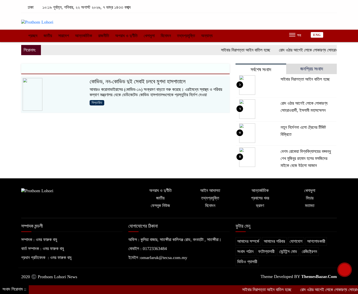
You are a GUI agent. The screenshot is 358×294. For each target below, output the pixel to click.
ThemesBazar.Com (319, 276)
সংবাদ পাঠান (245, 251)
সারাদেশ (63, 35)
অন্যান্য (207, 35)
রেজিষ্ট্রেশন (309, 251)
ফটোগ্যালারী (266, 251)
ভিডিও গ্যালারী (247, 261)
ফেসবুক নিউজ (160, 205)
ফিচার (309, 198)
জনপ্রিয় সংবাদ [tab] (311, 68)
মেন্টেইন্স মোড (288, 251)
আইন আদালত (210, 190)
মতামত (309, 205)
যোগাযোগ (296, 241)
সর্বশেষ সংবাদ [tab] (261, 69)
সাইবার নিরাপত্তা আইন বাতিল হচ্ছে (240, 50)
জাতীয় (48, 35)
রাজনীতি (103, 35)
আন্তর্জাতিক (83, 35)
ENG (317, 35)
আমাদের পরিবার (274, 241)
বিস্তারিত (97, 102)
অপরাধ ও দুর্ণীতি (126, 35)
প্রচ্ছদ (32, 35)
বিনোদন (166, 35)
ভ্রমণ (260, 205)
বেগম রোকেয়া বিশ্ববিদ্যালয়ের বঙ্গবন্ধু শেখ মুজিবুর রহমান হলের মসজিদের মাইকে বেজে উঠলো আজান (306, 158)
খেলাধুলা (149, 35)
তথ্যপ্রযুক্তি (186, 35)
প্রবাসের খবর (260, 198)
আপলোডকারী (316, 241)
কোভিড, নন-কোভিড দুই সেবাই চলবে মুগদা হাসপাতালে (138, 81)
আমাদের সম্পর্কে (248, 241)
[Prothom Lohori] (37, 19)
